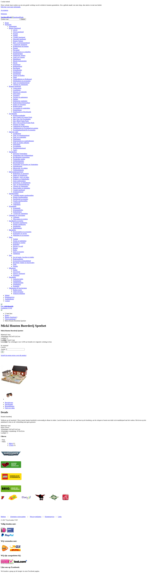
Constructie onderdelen (20, 213)
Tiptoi (15, 77)
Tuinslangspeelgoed (19, 148)
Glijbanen (16, 217)
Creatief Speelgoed (19, 37)
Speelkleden (17, 74)
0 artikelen (7, 307)
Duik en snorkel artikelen (21, 143)
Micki (11, 443)
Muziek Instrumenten (20, 61)
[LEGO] (11, 479)
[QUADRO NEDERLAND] (11, 467)
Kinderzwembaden (19, 115)
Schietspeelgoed (18, 192)
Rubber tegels (17, 290)
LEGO (15, 30)
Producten (8, 24)
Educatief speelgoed (19, 39)
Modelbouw (17, 59)
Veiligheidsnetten (18, 161)
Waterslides (16, 144)
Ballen (15, 250)
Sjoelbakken (17, 284)
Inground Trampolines (20, 153)
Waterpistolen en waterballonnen (23, 141)
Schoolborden (17, 70)
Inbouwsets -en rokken (20, 168)
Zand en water (13, 132)
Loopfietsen (17, 90)
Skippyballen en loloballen (21, 188)
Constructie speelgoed (20, 44)
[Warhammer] (11, 455)
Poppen (15, 48)
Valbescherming (18, 292)
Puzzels (15, 34)
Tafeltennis (16, 253)
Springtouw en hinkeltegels (21, 183)
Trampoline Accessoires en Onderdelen (25, 164)
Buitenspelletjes (18, 259)
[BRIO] (11, 491)
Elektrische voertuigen (20, 101)
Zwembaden (13, 113)
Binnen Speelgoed (15, 28)
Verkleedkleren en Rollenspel (22, 79)
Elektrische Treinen (19, 55)
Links (60, 517)
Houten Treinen (18, 41)
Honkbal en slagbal (19, 243)
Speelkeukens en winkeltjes (22, 52)
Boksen (15, 248)
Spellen (15, 35)
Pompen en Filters (19, 124)
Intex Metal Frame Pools (21, 121)
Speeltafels (12, 277)
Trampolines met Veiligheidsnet (23, 155)
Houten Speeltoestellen (20, 197)
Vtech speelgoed (18, 32)
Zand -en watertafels (19, 137)
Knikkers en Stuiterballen (21, 179)
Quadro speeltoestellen (20, 201)
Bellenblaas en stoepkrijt (21, 173)
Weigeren (4, 14)
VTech (11, 445)
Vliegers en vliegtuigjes (20, 84)
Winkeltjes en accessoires (21, 235)
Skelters (15, 99)
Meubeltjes (12, 230)
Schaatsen (16, 275)
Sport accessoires (18, 252)
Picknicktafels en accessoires (22, 232)
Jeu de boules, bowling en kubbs (23, 257)
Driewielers (16, 93)
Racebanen (16, 68)
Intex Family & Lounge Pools (22, 117)
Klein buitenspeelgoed (16, 172)
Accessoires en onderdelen (21, 108)
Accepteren (4, 10)
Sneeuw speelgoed (19, 273)
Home (7, 23)
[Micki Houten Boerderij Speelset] (14, 387)
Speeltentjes (17, 226)
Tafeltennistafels (18, 282)
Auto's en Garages (19, 57)
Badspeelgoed (17, 66)
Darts (14, 264)
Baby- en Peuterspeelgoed (21, 43)
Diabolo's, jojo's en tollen (21, 177)
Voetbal (15, 239)
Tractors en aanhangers (20, 97)
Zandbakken (17, 133)
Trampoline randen (19, 159)
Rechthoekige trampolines (21, 157)
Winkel (7, 295)
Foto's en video (10, 408)
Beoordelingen (9, 406)
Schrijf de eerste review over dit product (13, 355)
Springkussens (17, 166)
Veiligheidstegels (18, 170)
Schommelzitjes (18, 210)
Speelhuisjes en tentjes (16, 221)
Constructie (16, 203)
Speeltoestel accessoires (20, 199)
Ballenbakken (17, 228)
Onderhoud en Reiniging (21, 126)
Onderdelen (16, 204)
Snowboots (16, 272)
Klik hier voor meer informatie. (11, 7)
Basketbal (16, 244)
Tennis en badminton (19, 241)
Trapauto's (16, 95)
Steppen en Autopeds (20, 92)
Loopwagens (17, 88)
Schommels (12, 206)
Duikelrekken (17, 212)
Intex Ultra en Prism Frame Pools (23, 123)
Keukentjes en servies (20, 233)
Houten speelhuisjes (19, 224)
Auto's (15, 150)
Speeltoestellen (13, 193)
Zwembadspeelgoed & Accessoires (24, 130)
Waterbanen (17, 139)
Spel (10, 255)
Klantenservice (9, 297)
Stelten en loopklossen (20, 175)
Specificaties (9, 404)
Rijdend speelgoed (15, 86)
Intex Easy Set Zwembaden (22, 119)
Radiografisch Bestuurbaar (21, 103)
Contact (7, 301)
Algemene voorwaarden (18, 517)
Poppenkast (16, 64)
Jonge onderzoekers (19, 181)
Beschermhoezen (18, 163)
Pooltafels (16, 286)
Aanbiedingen (9, 299)
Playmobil (16, 50)
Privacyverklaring (35, 517)
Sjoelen (15, 266)
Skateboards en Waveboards (22, 112)
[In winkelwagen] (2, 351)
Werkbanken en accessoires (22, 81)
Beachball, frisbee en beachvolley (23, 263)
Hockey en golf (18, 246)
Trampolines (13, 152)
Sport (10, 237)
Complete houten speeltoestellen (23, 195)
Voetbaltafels (17, 281)
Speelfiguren (17, 72)
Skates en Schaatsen (19, 104)
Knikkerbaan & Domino (21, 46)
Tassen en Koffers (19, 75)
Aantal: (3, 349)
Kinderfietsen (17, 110)
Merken (3, 517)
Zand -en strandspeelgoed (21, 83)
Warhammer (13, 26)
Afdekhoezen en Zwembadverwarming (25, 128)
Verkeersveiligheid (19, 293)
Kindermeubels (18, 54)
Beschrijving (9, 402)
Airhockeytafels (18, 279)
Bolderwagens (17, 106)
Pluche (15, 63)
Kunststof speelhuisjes (20, 223)
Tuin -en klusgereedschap (21, 184)
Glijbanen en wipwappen (17, 215)
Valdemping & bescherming (18, 288)
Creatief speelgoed (19, 190)
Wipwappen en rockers (20, 219)
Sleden (15, 270)
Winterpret (12, 268)
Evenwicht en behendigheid (22, 261)
